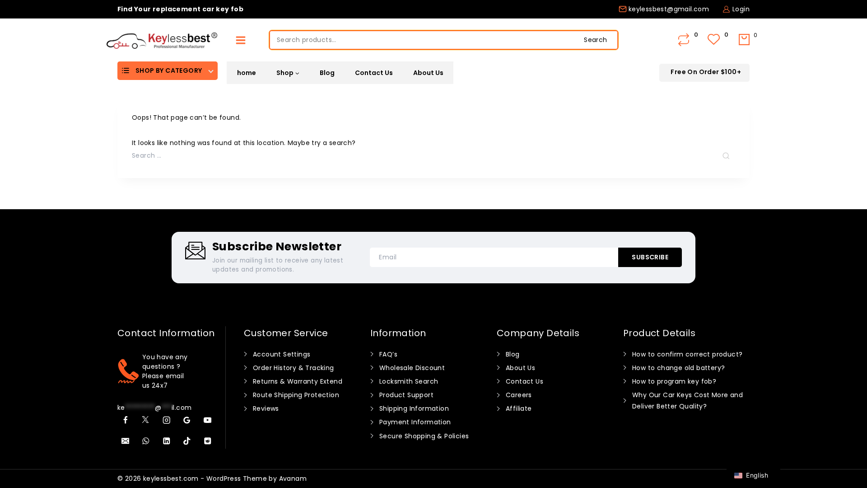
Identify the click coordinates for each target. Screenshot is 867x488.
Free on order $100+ (706, 71)
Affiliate (519, 408)
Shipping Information (414, 408)
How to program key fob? (674, 381)
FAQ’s (388, 354)
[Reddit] (207, 441)
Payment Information (415, 422)
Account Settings (281, 354)
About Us (428, 72)
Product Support (406, 394)
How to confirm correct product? (687, 354)
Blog (327, 72)
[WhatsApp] (146, 441)
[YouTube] (207, 420)
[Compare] (684, 40)
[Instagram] (166, 420)
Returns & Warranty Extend (297, 381)
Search (595, 39)
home (246, 72)
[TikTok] (187, 441)
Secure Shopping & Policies (424, 436)
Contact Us (374, 72)
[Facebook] (125, 420)
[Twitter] (146, 420)
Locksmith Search (408, 381)
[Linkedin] (166, 441)
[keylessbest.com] (162, 40)
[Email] (125, 441)
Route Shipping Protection (296, 394)
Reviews (266, 408)
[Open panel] (240, 40)
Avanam (293, 478)
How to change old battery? (678, 367)
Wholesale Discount (412, 367)
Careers (519, 394)
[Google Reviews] (187, 420)
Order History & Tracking (293, 367)
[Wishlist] (714, 40)
